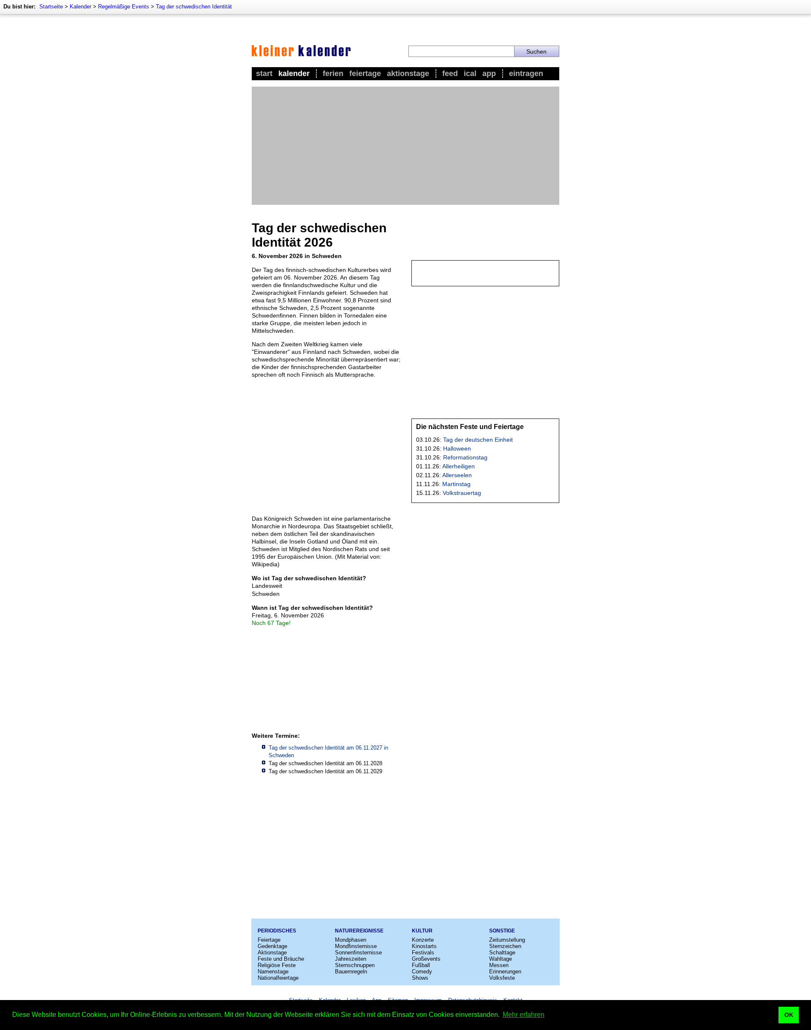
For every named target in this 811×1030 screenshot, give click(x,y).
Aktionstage (408, 73)
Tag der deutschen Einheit (478, 439)
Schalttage (502, 952)
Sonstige (502, 931)
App (489, 73)
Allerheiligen (458, 466)
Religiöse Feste (277, 965)
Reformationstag (465, 457)
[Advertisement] (405, 146)
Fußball (421, 965)
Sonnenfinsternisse (358, 952)
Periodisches (277, 931)
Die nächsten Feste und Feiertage (470, 426)
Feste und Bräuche (281, 959)
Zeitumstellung (507, 940)
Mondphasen (350, 940)
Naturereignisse (359, 931)
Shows (420, 978)
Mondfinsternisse (356, 946)
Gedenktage (272, 946)
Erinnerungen (505, 971)
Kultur (422, 931)
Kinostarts (424, 946)
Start (264, 73)
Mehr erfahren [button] (523, 1014)
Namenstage (273, 971)
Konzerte (423, 940)
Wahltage (500, 959)
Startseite (51, 6)
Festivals (423, 952)
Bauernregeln (351, 971)
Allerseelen (457, 475)
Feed (450, 73)
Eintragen (526, 73)
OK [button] (788, 1014)
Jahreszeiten (350, 959)
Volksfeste (502, 978)
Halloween (457, 448)
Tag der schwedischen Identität (194, 6)
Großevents (426, 959)
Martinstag (456, 484)
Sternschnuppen (355, 965)
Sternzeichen (505, 946)
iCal (470, 73)
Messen (499, 965)
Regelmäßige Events (123, 6)
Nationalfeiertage (278, 978)
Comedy (422, 971)
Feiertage (365, 73)
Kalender (80, 6)
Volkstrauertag (462, 492)
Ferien (333, 73)
